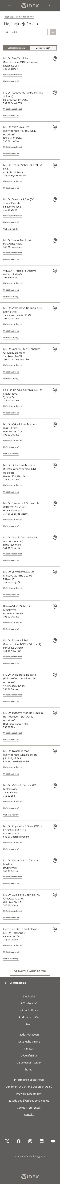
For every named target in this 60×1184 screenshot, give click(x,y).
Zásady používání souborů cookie (29, 1100)
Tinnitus (29, 1048)
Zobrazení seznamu (16, 48)
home (28, 1069)
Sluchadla (29, 996)
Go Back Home (18, 982)
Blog (29, 1024)
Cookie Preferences (29, 1107)
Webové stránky (11, 229)
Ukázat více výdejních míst (30, 971)
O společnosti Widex (28, 1062)
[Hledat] (50, 6)
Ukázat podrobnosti (12, 74)
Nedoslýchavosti (29, 1034)
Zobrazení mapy (43, 48)
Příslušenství (28, 1003)
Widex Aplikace (29, 1010)
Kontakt (29, 1114)
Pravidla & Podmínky (28, 1093)
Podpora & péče (29, 1017)
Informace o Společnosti (29, 1079)
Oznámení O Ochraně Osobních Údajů (29, 1086)
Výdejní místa (29, 1055)
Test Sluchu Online (29, 1041)
